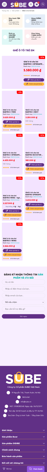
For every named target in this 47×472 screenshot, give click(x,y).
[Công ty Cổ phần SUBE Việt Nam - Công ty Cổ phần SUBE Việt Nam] (19, 4)
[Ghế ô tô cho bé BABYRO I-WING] (12, 230)
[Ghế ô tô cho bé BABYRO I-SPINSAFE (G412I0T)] (12, 143)
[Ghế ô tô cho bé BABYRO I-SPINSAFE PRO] (13, 72)
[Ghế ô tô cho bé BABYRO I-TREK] (12, 100)
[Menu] (4, 4)
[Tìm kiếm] (43, 4)
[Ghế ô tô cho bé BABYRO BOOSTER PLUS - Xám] (34, 143)
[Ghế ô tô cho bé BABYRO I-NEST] (34, 100)
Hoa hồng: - (13, 206)
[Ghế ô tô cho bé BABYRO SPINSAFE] (34, 184)
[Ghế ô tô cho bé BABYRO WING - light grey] (12, 186)
